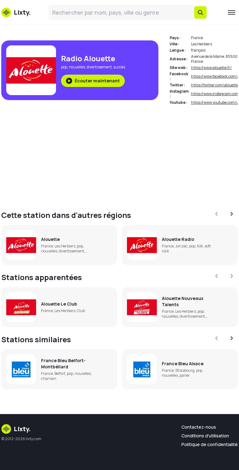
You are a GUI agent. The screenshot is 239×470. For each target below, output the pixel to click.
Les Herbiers (201, 44)
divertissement (99, 67)
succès (119, 67)
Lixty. (22, 429)
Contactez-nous (198, 427)
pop (64, 67)
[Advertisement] (119, 154)
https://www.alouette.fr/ (211, 67)
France (197, 37)
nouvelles (77, 67)
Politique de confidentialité (209, 444)
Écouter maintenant (97, 81)
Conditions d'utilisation (205, 436)
